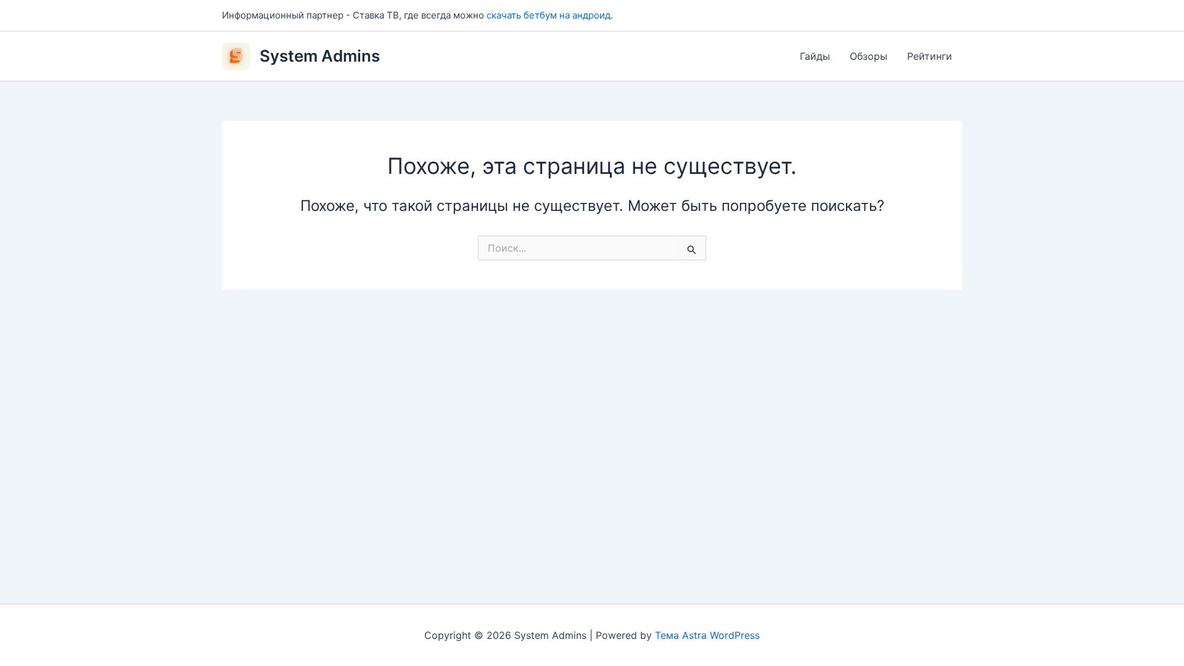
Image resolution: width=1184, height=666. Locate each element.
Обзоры (868, 56)
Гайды (815, 56)
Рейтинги (929, 56)
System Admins (320, 55)
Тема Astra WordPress (707, 635)
